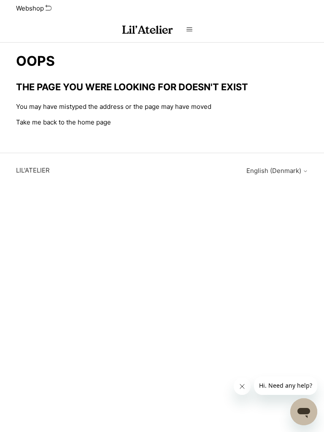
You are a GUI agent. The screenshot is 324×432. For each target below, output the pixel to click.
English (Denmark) (274, 170)
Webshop (31, 8)
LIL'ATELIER (33, 170)
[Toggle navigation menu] (190, 29)
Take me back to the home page (63, 122)
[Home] (146, 30)
